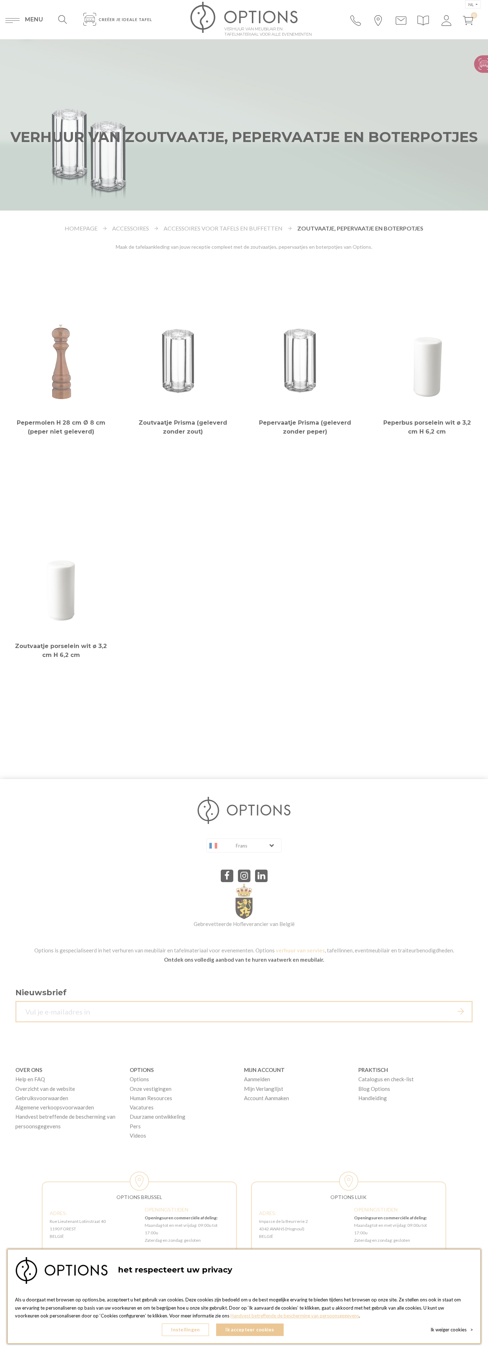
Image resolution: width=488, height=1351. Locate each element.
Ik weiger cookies (451, 1329)
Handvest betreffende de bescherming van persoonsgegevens (294, 1316)
